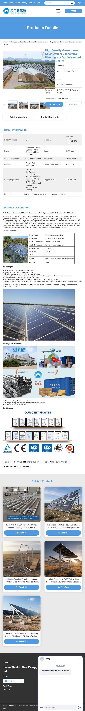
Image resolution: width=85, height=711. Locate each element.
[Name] (72, 2)
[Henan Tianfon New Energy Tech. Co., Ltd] (15, 11)
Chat (73, 11)
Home (6, 42)
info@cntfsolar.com (15, 681)
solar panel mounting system (26, 462)
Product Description (50, 117)
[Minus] (79, 658)
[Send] (79, 707)
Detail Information (18, 117)
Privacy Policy (5, 707)
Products (14, 42)
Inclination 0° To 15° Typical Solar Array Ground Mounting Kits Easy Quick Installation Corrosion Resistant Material (21, 526)
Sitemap (11, 705)
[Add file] (41, 707)
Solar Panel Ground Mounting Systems (33, 42)
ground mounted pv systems (16, 467)
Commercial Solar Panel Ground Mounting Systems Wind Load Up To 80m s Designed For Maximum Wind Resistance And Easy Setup (22, 635)
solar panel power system (56, 462)
